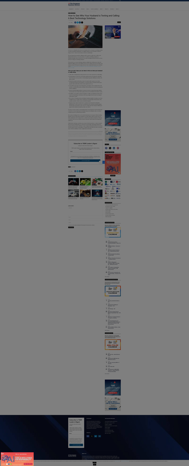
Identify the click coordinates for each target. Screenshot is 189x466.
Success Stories (107, 212)
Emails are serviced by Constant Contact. (88, 157)
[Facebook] (75, 22)
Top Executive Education (97, 0)
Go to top (100, 131)
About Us (72, 0)
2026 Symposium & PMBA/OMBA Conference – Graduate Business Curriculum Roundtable (113, 370)
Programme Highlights (109, 207)
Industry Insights (108, 210)
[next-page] (70, 201)
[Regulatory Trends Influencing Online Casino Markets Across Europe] (73, 193)
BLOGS (72, 11)
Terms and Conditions (125, 461)
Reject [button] (95, 464)
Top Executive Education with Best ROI (111, 204)
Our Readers (75, 0)
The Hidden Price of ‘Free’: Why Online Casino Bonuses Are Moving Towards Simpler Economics (97, 198)
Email (71, 151)
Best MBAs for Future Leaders (110, 206)
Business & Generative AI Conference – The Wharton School (114, 259)
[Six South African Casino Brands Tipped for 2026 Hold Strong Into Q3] (97, 181)
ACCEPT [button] (94, 462)
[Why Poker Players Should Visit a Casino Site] (85, 193)
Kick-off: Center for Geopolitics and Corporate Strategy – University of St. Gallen (114, 273)
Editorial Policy (107, 0)
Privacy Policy (117, 461)
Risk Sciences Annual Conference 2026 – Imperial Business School (113, 251)
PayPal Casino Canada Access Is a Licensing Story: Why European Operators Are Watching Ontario (73, 187)
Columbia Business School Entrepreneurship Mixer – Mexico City (114, 243)
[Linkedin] (80, 22)
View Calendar (107, 276)
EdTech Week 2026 (111, 366)
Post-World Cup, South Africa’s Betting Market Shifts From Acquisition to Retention (84, 187)
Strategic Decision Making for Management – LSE (113, 305)
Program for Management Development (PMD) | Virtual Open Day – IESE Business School (113, 263)
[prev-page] (68, 201)
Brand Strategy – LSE (111, 308)
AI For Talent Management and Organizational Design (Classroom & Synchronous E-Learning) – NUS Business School (114, 322)
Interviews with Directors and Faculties (111, 209)
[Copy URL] (82, 22)
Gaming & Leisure (76, 11)
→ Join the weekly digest (85, 160)
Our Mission (83, 0)
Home (69, 0)
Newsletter (91, 0)
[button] (120, 0)
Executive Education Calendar (110, 215)
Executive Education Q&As (109, 213)
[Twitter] (78, 22)
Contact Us (111, 0)
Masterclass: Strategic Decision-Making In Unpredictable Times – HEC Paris (114, 312)
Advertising (102, 0)
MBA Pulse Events (108, 216)
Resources (79, 0)
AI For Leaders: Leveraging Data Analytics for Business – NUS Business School (113, 268)
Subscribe (87, 0)
